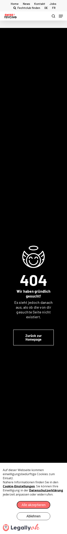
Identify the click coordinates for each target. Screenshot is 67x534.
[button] (61, 16)
